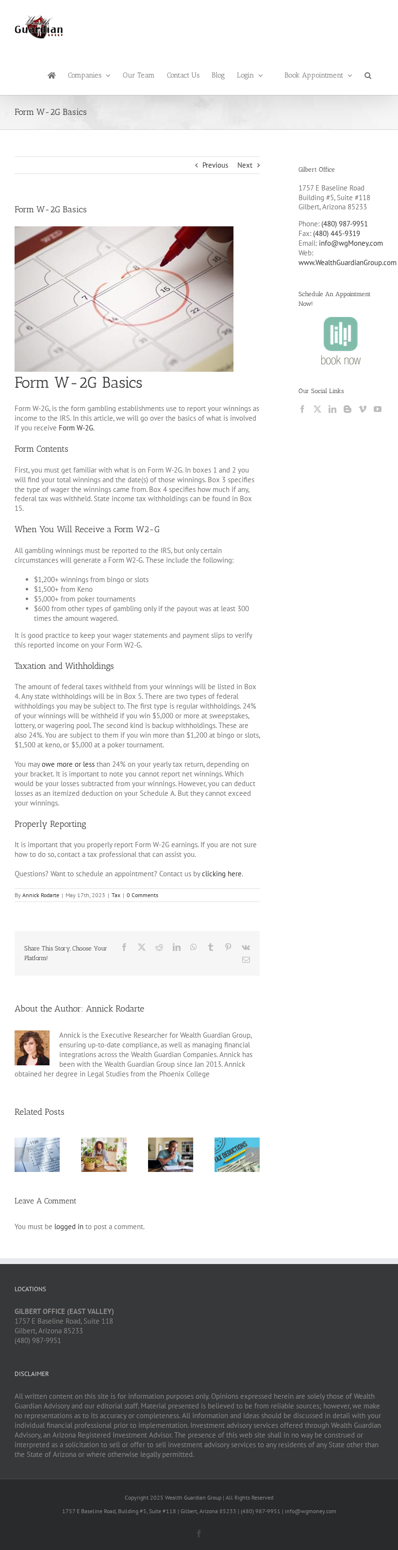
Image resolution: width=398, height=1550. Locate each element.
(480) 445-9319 (336, 233)
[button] (368, 74)
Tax (116, 895)
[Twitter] (317, 409)
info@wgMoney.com (351, 243)
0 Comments (142, 895)
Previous (215, 165)
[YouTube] (377, 409)
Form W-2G (76, 427)
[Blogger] (347, 409)
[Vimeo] (362, 409)
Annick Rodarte (40, 895)
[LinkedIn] (332, 409)
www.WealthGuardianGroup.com (347, 262)
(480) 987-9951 (344, 223)
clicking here (222, 873)
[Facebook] (302, 409)
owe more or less (68, 764)
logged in (68, 1226)
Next (244, 165)
